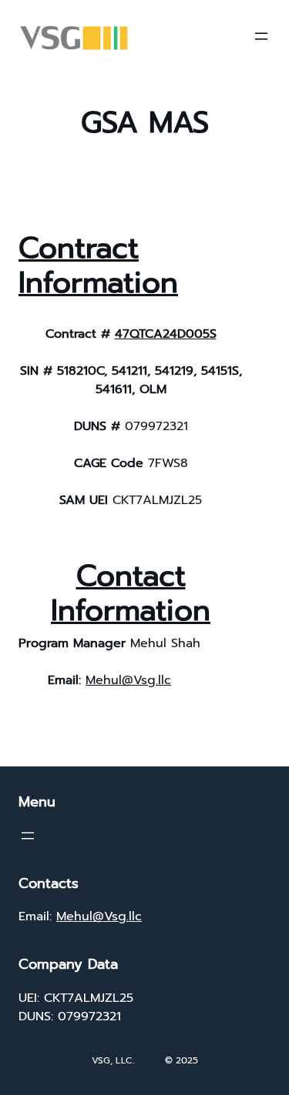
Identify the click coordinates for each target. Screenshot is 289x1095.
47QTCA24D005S (166, 334)
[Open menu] (261, 36)
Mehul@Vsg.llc (128, 680)
